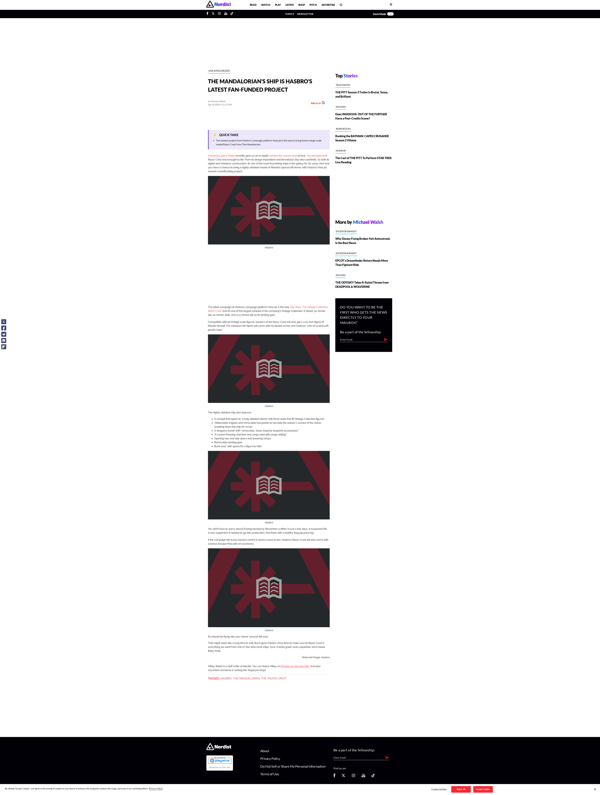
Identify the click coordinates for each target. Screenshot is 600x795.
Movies (341, 106)
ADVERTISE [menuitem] (328, 4)
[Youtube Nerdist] (225, 14)
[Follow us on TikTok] (373, 776)
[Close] (595, 789)
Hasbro (226, 678)
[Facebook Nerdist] (208, 14)
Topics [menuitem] (289, 13)
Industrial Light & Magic (221, 155)
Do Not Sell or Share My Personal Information (293, 766)
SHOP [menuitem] (301, 4)
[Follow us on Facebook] (334, 776)
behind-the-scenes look (283, 155)
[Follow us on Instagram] (353, 776)
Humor (341, 150)
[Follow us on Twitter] (343, 776)
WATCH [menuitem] (265, 4)
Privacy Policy (270, 758)
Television (343, 84)
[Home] (218, 749)
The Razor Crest (274, 678)
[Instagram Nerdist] (219, 14)
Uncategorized (219, 70)
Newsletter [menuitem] (305, 13)
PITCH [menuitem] (313, 4)
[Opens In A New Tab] (219, 760)
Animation (343, 128)
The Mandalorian (246, 678)
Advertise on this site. (219, 767)
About (264, 751)
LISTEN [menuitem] (289, 4)
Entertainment (346, 231)
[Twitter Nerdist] (213, 14)
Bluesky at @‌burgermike (295, 666)
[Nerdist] (218, 5)
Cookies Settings (439, 789)
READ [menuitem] (253, 4)
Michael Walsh (218, 101)
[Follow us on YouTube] (363, 776)
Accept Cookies (483, 789)
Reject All (461, 789)
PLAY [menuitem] (278, 4)
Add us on (315, 103)
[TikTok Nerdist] (232, 14)
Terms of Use (269, 774)
